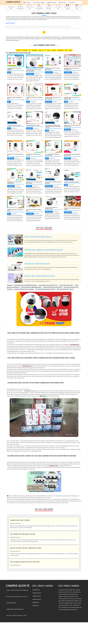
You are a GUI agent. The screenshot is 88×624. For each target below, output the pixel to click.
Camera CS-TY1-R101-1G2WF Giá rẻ (15, 155)
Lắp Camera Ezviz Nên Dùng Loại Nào (22, 534)
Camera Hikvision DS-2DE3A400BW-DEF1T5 (31, 287)
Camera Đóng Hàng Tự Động (20, 520)
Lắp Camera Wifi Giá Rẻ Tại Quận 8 (65, 289)
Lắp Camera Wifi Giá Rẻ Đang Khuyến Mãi (45, 289)
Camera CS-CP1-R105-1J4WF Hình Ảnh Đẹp (14, 182)
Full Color (41, 50)
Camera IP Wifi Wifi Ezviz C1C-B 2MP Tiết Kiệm (53, 98)
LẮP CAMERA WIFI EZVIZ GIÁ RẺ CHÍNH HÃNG (18, 53)
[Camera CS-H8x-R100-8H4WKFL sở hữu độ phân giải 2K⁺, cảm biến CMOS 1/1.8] (15, 60)
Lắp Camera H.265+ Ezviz (44, 13)
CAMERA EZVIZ (35, 605)
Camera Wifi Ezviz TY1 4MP (32, 125)
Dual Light (25, 50)
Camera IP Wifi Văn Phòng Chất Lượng (72, 208)
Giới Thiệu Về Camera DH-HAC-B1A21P (37, 263)
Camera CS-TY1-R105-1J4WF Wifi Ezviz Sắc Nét (72, 126)
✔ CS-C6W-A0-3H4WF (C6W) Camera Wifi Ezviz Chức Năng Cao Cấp (53, 126)
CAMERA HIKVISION (36, 593)
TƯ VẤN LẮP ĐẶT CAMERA (38, 2)
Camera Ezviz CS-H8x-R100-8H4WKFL (14, 69)
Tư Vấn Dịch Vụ (71, 2)
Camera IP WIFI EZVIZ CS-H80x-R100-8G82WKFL (34, 70)
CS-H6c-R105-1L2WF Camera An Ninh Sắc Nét (72, 155)
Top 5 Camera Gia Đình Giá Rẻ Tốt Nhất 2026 (24, 562)
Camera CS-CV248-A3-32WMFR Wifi (34, 98)
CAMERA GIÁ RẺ (26, 2)
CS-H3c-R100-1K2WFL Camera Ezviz (33, 210)
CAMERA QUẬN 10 (13, 2)
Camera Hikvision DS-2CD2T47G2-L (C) (48, 285)
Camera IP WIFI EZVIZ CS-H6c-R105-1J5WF (52, 68)
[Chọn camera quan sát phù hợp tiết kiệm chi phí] (80, 6)
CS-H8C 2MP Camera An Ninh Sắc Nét (33, 155)
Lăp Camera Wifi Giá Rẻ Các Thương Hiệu (24, 289)
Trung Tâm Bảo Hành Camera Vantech (37, 237)
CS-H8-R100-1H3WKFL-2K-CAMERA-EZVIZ (51, 208)
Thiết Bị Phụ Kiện (62, 2)
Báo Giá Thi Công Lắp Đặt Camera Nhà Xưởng (25, 548)
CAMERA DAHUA (36, 590)
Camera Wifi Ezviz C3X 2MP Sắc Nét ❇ (15, 210)
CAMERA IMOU (35, 602)
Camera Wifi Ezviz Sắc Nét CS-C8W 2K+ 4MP (72, 98)
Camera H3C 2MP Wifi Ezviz (14, 125)
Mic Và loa (18, 50)
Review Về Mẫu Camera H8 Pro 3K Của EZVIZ (39, 276)
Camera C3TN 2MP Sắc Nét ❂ (71, 182)
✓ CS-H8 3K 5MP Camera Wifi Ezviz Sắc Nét (52, 155)
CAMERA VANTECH (36, 599)
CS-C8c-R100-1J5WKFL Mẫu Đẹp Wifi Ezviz (53, 182)
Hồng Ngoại (34, 50)
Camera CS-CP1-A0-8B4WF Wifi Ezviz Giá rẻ (34, 182)
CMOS (48, 50)
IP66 (66, 50)
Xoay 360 (54, 50)
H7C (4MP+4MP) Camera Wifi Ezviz (14, 98)
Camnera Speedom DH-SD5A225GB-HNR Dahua (25, 285)
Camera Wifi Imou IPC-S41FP (66, 285)
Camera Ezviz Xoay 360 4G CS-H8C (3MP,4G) (72, 69)
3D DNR (70, 50)
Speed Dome (60, 50)
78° (29, 50)
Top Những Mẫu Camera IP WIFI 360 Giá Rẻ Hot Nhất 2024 (43, 250)
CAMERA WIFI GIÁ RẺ (51, 2)
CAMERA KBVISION (36, 596)
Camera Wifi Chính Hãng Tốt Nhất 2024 (52, 287)
